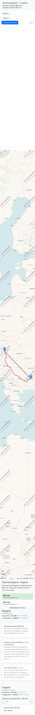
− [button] (2, 574)
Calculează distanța (10, 22)
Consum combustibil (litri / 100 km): (15, 698)
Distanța (6, 3)
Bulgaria (14, 3)
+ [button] (2, 571)
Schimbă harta (28, 575)
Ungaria (24, 3)
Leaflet (17, 578)
